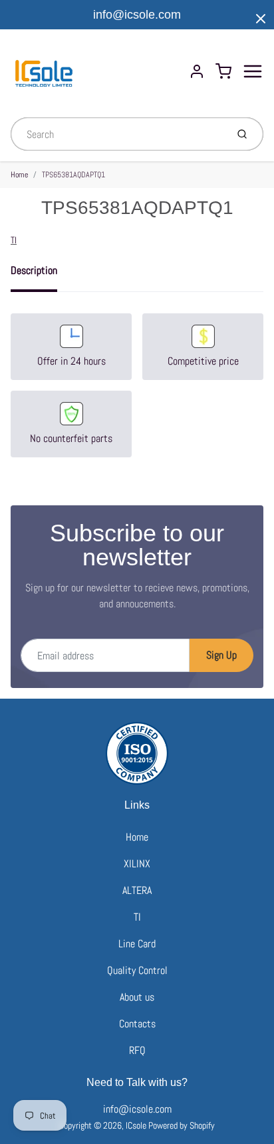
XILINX (137, 864)
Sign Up (221, 655)
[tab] (42, 274)
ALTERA (137, 890)
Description (34, 270)
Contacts (137, 1024)
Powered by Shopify (181, 1125)
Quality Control (137, 970)
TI (14, 240)
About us (137, 997)
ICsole (136, 1125)
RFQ (137, 1050)
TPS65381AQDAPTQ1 (73, 174)
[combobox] (117, 134)
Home (19, 174)
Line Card (137, 944)
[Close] (260, 18)
